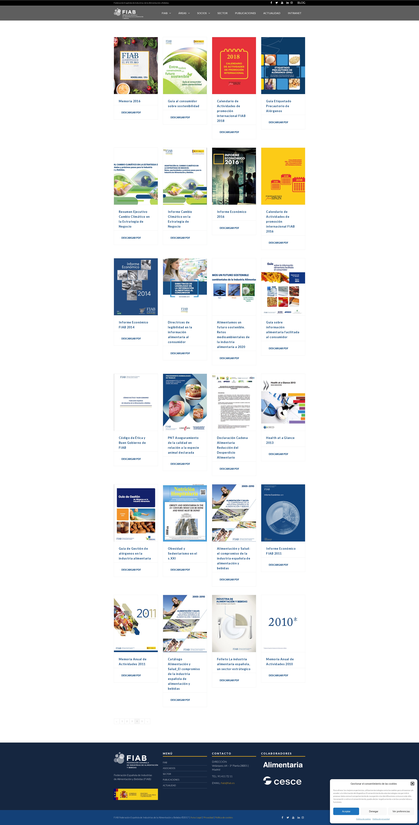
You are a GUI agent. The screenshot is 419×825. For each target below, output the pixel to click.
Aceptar (346, 811)
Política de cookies (363, 819)
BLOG (301, 2)
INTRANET (294, 13)
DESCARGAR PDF (131, 112)
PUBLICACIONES (171, 779)
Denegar (373, 811)
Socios (202, 13)
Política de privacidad (381, 819)
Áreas (182, 13)
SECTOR (223, 13)
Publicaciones (245, 13)
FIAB (165, 13)
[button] (412, 783)
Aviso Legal (196, 817)
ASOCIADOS (169, 768)
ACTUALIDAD (271, 13)
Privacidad (208, 817)
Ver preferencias (401, 811)
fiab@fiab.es (228, 782)
